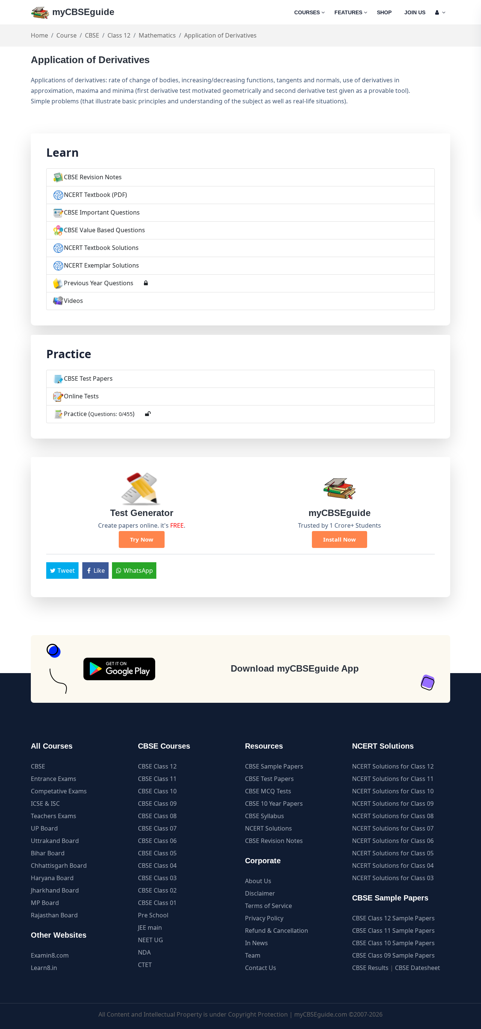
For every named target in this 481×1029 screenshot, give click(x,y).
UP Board (44, 828)
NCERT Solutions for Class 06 (393, 841)
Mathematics (157, 35)
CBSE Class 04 (157, 865)
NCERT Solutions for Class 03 (393, 878)
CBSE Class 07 (157, 828)
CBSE (92, 35)
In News (256, 943)
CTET (145, 965)
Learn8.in (44, 968)
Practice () (99, 414)
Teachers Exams (53, 816)
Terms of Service (268, 906)
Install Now (339, 539)
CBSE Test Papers (88, 378)
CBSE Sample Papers (274, 766)
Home (39, 35)
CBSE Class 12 (157, 766)
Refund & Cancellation (276, 930)
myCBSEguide (82, 12)
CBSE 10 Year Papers (274, 803)
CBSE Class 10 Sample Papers (393, 943)
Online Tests (81, 396)
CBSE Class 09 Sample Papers (393, 955)
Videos (73, 301)
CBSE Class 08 (157, 816)
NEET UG (150, 940)
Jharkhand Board (55, 890)
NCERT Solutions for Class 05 (393, 853)
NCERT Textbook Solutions (101, 248)
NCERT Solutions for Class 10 (393, 791)
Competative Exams (59, 791)
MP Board (45, 903)
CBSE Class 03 (157, 878)
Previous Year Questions (98, 283)
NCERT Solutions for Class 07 (393, 828)
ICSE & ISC (45, 803)
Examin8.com (50, 955)
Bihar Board (48, 853)
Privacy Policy (264, 918)
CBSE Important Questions (102, 212)
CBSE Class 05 (157, 853)
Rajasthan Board (54, 915)
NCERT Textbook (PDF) (95, 195)
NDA (144, 952)
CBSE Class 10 (157, 791)
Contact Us (260, 968)
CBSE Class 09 (157, 803)
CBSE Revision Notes (93, 177)
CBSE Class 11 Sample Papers (393, 930)
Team (252, 955)
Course (66, 35)
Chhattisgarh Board (59, 865)
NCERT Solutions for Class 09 (393, 803)
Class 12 (118, 35)
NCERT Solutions (268, 828)
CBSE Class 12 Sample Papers (393, 918)
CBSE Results (370, 968)
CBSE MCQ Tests (268, 791)
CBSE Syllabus (264, 816)
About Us (258, 881)
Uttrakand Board (55, 841)
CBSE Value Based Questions (104, 230)
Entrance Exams (53, 779)
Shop (384, 12)
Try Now (141, 539)
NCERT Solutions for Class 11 (393, 779)
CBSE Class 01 (157, 903)
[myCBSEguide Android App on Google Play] (119, 669)
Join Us (414, 12)
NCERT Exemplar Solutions (101, 265)
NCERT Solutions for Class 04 (393, 865)
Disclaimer (260, 893)
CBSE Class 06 (157, 841)
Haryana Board (52, 878)
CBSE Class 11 (157, 779)
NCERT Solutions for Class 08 (393, 816)
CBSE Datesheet (417, 968)
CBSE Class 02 (157, 890)
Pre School (153, 915)
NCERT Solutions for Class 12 (393, 766)
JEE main (150, 927)
